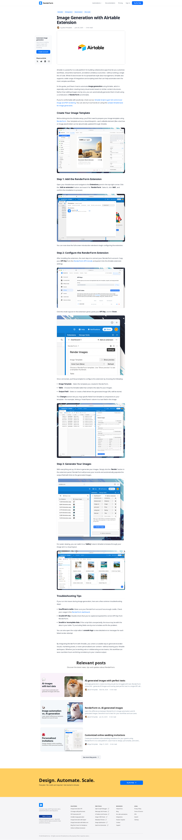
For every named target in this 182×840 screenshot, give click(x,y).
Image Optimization (100, 822)
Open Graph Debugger (101, 809)
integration (69, 12)
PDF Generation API (76, 814)
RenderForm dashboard (81, 612)
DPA (135, 814)
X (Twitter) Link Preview (101, 814)
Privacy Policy (137, 809)
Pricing (120, 3)
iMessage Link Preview (101, 811)
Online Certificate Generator (78, 828)
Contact (118, 822)
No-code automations (121, 814)
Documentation (110, 3)
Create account (43, 52)
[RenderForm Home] (51, 805)
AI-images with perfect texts (78, 811)
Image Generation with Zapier (78, 820)
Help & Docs (119, 809)
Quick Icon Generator (100, 825)
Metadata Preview (100, 820)
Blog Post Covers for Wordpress (79, 825)
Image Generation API (76, 809)
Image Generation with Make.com (79, 822)
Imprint (136, 817)
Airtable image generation (77, 817)
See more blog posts (89, 757)
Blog (117, 811)
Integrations (119, 817)
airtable (60, 12)
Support (118, 825)
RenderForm (61, 121)
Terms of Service (138, 811)
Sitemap (136, 820)
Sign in (128, 3)
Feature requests (120, 820)
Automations (96, 3)
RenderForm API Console (83, 261)
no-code (88, 12)
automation (79, 12)
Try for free (137, 3)
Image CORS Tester (100, 817)
